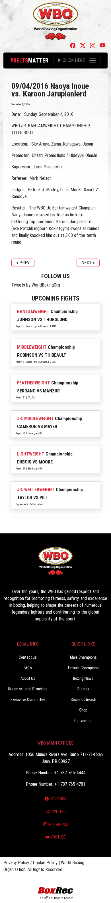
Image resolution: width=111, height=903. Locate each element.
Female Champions (83, 668)
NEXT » (88, 262)
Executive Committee (28, 699)
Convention (83, 720)
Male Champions (83, 657)
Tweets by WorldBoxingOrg (35, 285)
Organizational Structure (28, 689)
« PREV (23, 262)
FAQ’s (28, 668)
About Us (27, 678)
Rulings (83, 689)
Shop (83, 710)
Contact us (28, 657)
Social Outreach (83, 699)
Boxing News (83, 678)
